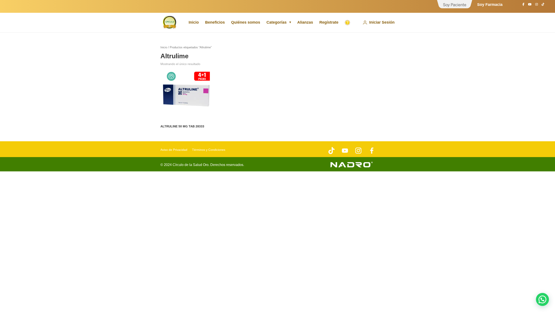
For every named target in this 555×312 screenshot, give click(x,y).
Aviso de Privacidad (173, 149)
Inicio (194, 22)
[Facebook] (523, 5)
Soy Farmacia (490, 5)
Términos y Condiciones (208, 149)
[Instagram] (536, 5)
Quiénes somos (245, 22)
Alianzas (305, 22)
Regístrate (328, 22)
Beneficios (215, 22)
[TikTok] (543, 5)
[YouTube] (530, 5)
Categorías (276, 22)
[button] (542, 299)
